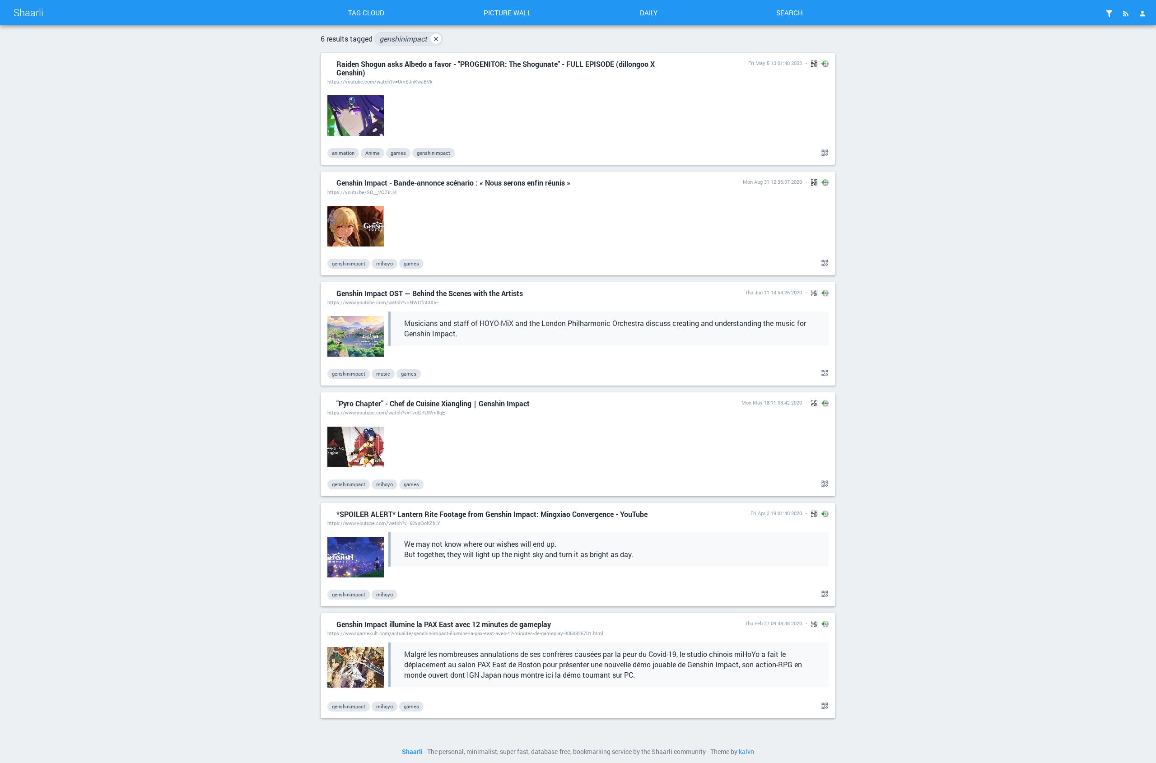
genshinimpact (409, 38)
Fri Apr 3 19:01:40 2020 (776, 513)
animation (343, 152)
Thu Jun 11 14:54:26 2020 (773, 292)
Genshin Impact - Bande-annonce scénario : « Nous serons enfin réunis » (453, 182)
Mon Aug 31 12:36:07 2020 (772, 181)
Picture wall (507, 12)
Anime (372, 152)
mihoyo (384, 263)
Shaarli (28, 12)
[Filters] (1109, 13)
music (383, 373)
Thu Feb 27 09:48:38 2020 (773, 623)
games (398, 152)
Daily (648, 12)
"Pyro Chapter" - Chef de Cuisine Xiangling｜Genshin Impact (433, 403)
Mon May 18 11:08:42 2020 (771, 402)
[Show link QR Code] (823, 153)
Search (789, 12)
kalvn (746, 752)
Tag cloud (366, 12)
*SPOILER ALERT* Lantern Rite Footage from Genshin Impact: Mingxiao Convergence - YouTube (492, 514)
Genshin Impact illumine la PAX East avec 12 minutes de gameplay (443, 624)
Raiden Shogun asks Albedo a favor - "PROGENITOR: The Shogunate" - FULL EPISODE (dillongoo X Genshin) (495, 68)
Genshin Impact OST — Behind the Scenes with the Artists (429, 293)
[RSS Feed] (1126, 13)
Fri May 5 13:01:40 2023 (775, 63)
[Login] (1142, 13)
